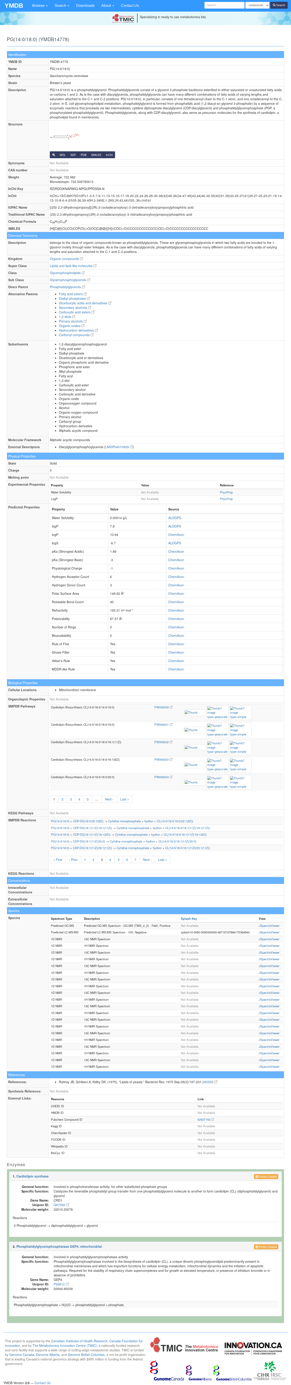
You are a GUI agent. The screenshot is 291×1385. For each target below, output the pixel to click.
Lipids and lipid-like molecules (71, 265)
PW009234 (162, 777)
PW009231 (162, 724)
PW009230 (162, 707)
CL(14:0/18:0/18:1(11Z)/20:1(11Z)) (187, 848)
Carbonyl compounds (74, 334)
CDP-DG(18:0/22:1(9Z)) (88, 821)
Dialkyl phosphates (73, 298)
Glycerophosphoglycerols (68, 280)
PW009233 (162, 759)
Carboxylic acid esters (75, 312)
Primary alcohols (71, 321)
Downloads (85, 6)
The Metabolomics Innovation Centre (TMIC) (65, 1345)
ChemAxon (176, 534)
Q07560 (60, 1204)
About (106, 6)
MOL (63, 155)
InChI (109, 155)
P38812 (60, 1284)
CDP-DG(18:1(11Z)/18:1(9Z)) (91, 834)
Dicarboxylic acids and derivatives (83, 303)
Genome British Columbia (86, 1354)
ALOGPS (174, 517)
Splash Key (189, 918)
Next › (109, 799)
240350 (208, 1082)
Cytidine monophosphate (124, 821)
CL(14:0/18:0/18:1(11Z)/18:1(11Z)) (187, 828)
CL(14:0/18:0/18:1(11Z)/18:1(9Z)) (185, 834)
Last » (124, 799)
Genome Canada (21, 1354)
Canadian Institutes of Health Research (79, 1341)
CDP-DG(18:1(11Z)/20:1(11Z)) (92, 848)
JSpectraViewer (269, 925)
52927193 (204, 1119)
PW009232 (162, 742)
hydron (148, 821)
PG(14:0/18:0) (60, 821)
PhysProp (226, 492)
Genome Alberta (48, 1354)
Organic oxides (70, 325)
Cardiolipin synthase (32, 1176)
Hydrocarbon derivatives (77, 330)
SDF (73, 155)
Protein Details (267, 1176)
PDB (83, 155)
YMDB (14, 5)
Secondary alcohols (73, 307)
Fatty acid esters (71, 294)
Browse (38, 6)
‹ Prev (73, 859)
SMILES (96, 155)
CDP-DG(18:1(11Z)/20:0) (89, 841)
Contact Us (130, 6)
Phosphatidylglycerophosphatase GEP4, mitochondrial (59, 1246)
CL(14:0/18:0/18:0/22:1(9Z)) (175, 821)
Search (61, 6)
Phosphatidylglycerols (66, 287)
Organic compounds (65, 258)
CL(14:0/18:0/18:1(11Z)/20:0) (177, 841)
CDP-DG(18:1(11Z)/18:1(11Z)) (92, 828)
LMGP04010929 (117, 447)
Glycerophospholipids (66, 272)
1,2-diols (65, 316)
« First (57, 859)
